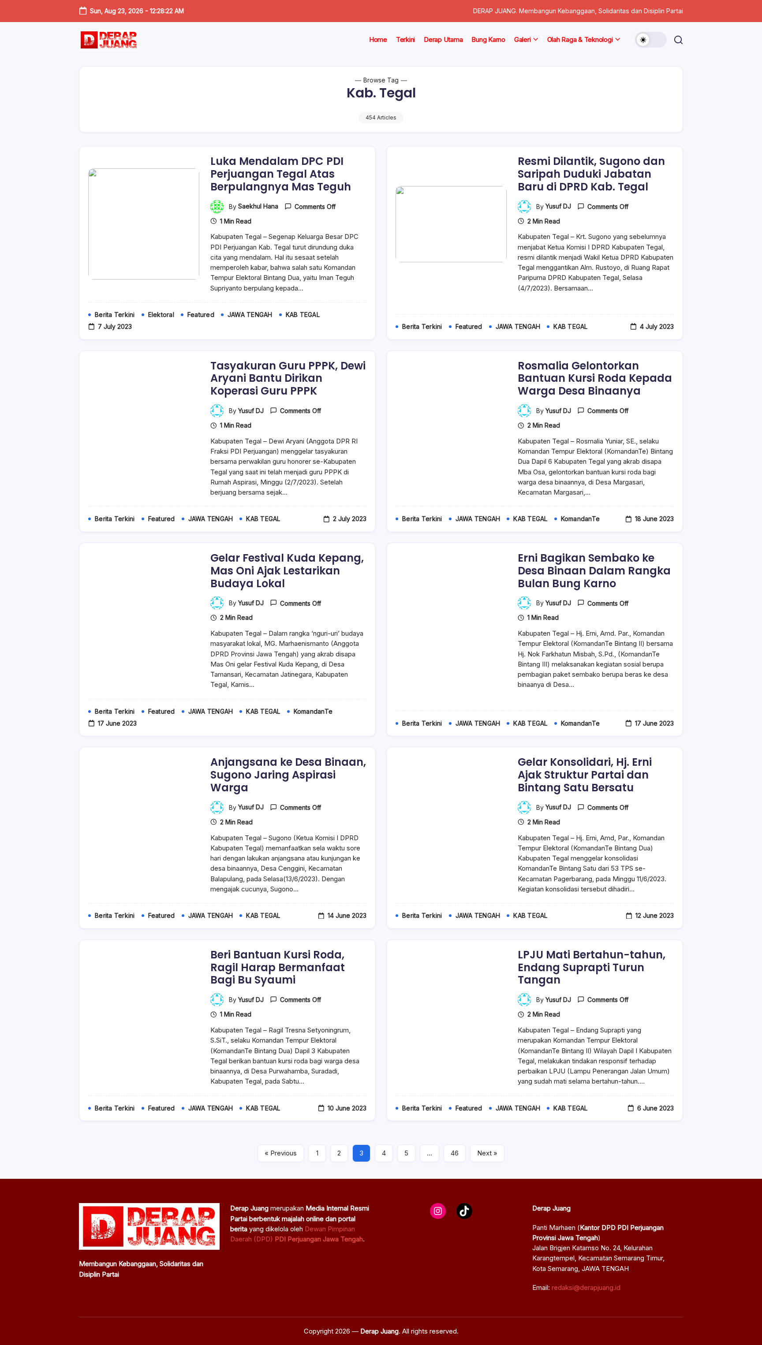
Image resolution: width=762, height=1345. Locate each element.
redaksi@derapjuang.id (586, 1287)
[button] (651, 40)
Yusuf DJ (558, 206)
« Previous (281, 1153)
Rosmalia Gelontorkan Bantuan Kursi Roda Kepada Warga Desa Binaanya (595, 378)
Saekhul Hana (258, 206)
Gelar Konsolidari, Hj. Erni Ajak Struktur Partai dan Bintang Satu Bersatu (585, 775)
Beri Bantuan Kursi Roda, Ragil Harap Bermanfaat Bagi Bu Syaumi (277, 967)
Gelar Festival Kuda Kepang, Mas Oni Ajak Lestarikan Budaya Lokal (287, 571)
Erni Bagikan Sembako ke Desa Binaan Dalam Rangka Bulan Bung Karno (594, 571)
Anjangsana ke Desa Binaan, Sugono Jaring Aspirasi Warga (288, 775)
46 (455, 1153)
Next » (487, 1153)
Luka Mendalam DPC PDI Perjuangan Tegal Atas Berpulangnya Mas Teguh (280, 174)
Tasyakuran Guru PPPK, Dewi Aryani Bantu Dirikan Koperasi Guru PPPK (288, 378)
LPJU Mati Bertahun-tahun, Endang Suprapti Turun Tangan (591, 967)
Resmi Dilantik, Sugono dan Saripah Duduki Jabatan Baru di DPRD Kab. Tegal (591, 174)
